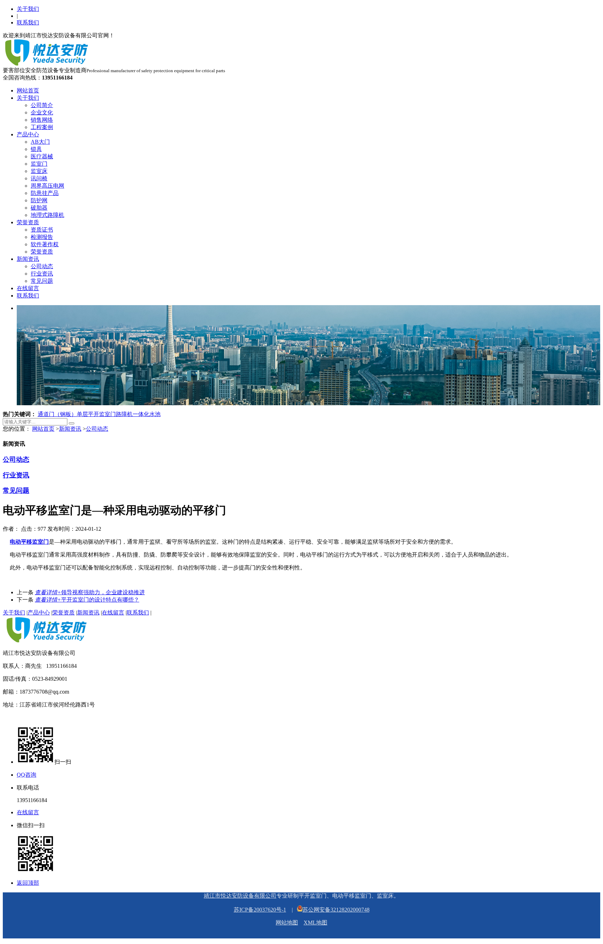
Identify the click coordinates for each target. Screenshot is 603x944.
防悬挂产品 (45, 193)
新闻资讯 (28, 259)
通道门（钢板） (57, 414)
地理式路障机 (47, 215)
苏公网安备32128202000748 (336, 910)
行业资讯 (42, 274)
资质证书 (42, 230)
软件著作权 (45, 244)
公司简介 (42, 105)
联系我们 (28, 22)
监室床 (39, 171)
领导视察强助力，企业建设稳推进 (90, 592)
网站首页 (28, 90)
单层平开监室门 (96, 414)
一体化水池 (147, 414)
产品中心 (28, 134)
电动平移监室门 (29, 542)
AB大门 (40, 142)
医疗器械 (42, 156)
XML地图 (315, 923)
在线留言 (28, 288)
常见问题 (42, 281)
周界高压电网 (47, 186)
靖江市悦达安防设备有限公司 (240, 896)
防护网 (39, 200)
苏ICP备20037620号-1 (260, 910)
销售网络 (42, 120)
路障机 (124, 414)
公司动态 (42, 266)
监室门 (39, 164)
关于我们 (28, 9)
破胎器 (39, 208)
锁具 (36, 149)
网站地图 (287, 923)
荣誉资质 (28, 222)
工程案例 (42, 127)
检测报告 (42, 237)
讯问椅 (39, 178)
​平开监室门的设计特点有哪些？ (87, 600)
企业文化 (42, 112)
